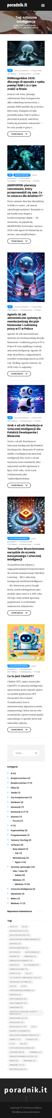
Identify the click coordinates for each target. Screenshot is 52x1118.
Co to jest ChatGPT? (20, 676)
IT (12, 825)
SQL (17, 853)
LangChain (16, 1007)
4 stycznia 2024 (25, 669)
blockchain (32, 952)
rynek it (15, 1039)
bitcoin (15, 952)
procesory (16, 1022)
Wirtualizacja (19, 858)
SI (12, 1044)
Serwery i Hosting (19, 840)
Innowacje (16, 807)
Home (16, 26)
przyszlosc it (18, 1027)
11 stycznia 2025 (25, 542)
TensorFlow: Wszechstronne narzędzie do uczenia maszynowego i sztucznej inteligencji (25, 554)
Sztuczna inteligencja (18, 538)
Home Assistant (19, 969)
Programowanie (18, 835)
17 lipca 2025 (36, 307)
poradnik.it (26, 1090)
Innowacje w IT (18, 812)
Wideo (14, 898)
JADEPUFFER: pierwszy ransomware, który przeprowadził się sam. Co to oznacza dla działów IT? (25, 190)
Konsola (15, 995)
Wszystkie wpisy (28, 26)
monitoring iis (18, 1018)
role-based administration (24, 1035)
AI (10, 70)
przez (21, 71)
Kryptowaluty (17, 830)
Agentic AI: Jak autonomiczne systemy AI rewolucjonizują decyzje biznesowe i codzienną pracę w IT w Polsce (24, 321)
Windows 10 (21, 884)
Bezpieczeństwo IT (20, 783)
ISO (13, 986)
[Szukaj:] (26, 753)
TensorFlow (17, 1052)
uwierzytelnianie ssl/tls (23, 1056)
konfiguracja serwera (22, 990)
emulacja (30, 956)
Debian (18, 875)
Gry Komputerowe (20, 797)
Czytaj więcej (17, 135)
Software (15, 845)
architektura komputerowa (24, 939)
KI (23, 986)
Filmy (13, 788)
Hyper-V (19, 862)
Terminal (35, 1052)
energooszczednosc (21, 961)
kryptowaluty (18, 1003)
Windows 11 (16, 903)
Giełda (14, 792)
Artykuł (15, 944)
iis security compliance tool (25, 978)
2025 (13, 927)
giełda (14, 965)
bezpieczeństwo (19, 948)
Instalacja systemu (20, 982)
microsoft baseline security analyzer (23, 1013)
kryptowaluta (18, 999)
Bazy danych (19, 849)
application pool (19, 935)
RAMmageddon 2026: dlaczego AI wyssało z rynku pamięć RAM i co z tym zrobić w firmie (26, 83)
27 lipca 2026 (36, 71)
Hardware (15, 802)
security (31, 1039)
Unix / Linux (18, 871)
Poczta (16, 821)
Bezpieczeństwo (22, 175)
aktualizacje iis (19, 931)
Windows (17, 880)
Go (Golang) (31, 965)
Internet (15, 816)
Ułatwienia (16, 894)
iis (28, 973)
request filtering (20, 1031)
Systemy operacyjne (21, 867)
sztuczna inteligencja (22, 1048)
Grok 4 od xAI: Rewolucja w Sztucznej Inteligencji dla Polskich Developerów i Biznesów (25, 431)
